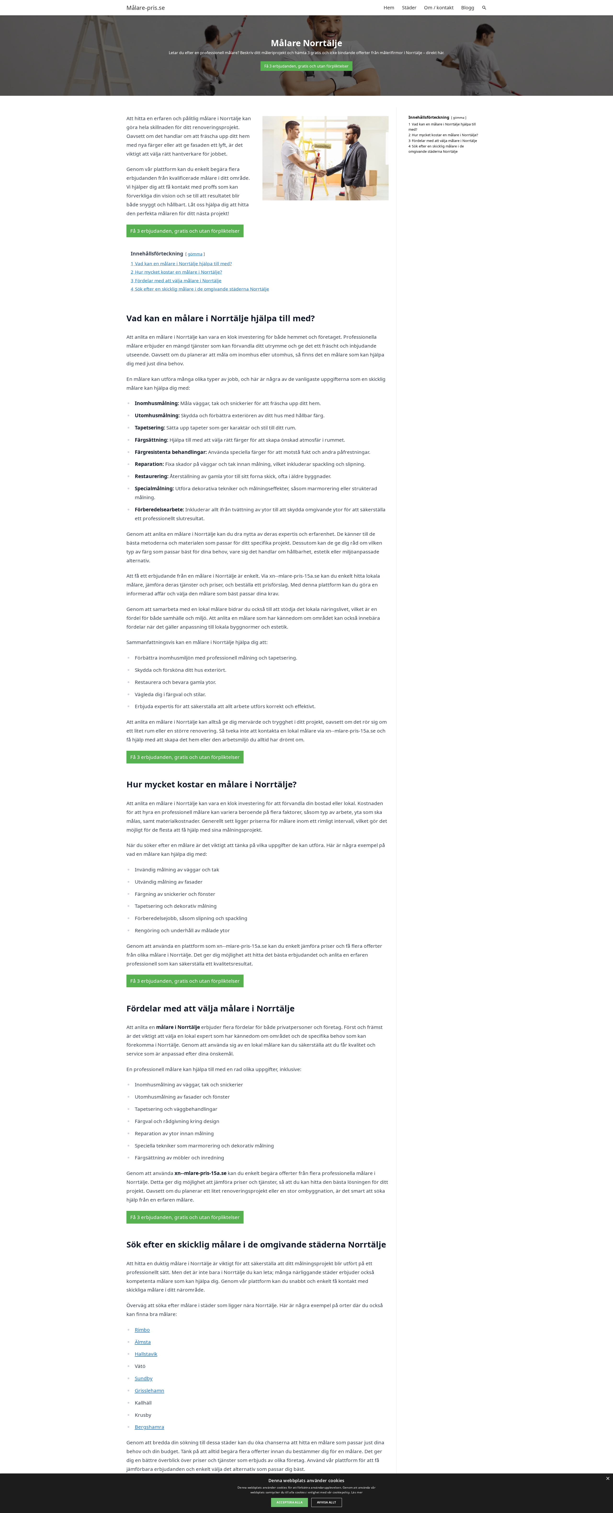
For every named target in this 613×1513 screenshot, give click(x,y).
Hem (389, 7)
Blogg (467, 7)
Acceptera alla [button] (289, 1502)
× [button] (607, 1478)
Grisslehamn (149, 1390)
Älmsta (143, 1341)
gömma (195, 254)
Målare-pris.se (145, 7)
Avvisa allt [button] (326, 1502)
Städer (409, 7)
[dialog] (306, 1493)
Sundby (144, 1378)
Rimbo (142, 1329)
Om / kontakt (439, 7)
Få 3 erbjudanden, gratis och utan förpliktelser (306, 66)
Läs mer (357, 1492)
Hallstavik (146, 1353)
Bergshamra (149, 1426)
